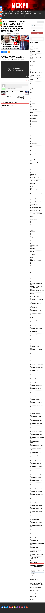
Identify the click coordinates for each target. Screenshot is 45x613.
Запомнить (35, 30)
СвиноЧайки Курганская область (36, 410)
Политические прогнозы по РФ (36, 277)
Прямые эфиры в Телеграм (35, 164)
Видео (13, 11)
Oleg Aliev (32, 106)
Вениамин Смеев (33, 121)
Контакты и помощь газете (25, 18)
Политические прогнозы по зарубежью (35, 273)
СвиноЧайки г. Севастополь (35, 352)
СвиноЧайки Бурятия (34, 331)
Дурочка (31, 130)
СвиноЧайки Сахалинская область (36, 485)
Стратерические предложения (36, 213)
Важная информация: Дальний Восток (36, 194)
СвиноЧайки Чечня (33, 537)
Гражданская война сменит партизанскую (33, 15)
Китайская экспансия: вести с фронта (35, 238)
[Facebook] (2, 52)
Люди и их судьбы (33, 222)
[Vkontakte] (6, 52)
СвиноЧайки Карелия (34, 393)
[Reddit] (1, 12)
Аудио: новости (33, 69)
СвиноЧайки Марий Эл (34, 426)
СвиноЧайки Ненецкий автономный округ (37, 438)
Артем (31, 112)
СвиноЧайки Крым (33, 408)
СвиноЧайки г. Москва (34, 346)
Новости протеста (33, 248)
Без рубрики (32, 88)
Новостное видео (16, 33)
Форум (22, 15)
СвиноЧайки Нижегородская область (35, 442)
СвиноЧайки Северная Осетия (36, 491)
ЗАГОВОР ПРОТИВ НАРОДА (35, 57)
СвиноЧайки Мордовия (34, 428)
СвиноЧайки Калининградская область (35, 379)
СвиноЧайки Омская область (35, 452)
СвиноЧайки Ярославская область (36, 554)
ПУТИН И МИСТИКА (34, 48)
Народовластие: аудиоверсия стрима (35, 79)
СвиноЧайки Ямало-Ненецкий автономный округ (35, 551)
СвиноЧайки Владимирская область (37, 334)
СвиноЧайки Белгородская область (37, 325)
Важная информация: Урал (35, 198)
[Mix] (1, 20)
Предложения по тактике (35, 210)
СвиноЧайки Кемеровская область (36, 396)
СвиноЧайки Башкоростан (35, 322)
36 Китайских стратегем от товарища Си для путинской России (37, 152)
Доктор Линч (32, 127)
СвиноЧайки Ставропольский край (36, 497)
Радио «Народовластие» (31, 13)
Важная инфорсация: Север (35, 207)
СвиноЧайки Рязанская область (36, 477)
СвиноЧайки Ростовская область (36, 474)
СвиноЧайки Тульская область (36, 511)
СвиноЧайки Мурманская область (36, 434)
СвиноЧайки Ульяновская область (36, 522)
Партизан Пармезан (34, 140)
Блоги (31, 91)
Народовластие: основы (34, 225)
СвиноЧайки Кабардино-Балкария (36, 375)
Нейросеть (32, 242)
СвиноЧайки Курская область (35, 413)
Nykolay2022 (32, 103)
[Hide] (0, 27)
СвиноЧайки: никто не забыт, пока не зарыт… (10, 15)
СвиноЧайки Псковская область (36, 469)
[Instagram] (10, 607)
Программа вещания (34, 84)
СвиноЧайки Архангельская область (35, 316)
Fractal (31, 93)
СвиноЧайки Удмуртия (34, 519)
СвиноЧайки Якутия (34, 547)
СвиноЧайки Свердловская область (37, 488)
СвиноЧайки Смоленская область (36, 494)
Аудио (17, 11)
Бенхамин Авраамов (34, 115)
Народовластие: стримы (34, 162)
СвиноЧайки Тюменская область (36, 516)
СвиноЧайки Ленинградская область (35, 417)
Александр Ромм (33, 109)
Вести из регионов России (35, 231)
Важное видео (33, 159)
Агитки (31, 155)
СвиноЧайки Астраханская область (37, 320)
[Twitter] (4, 52)
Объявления (32, 254)
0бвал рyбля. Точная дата (35, 51)
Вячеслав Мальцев (33, 124)
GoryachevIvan (33, 97)
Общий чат (41, 13)
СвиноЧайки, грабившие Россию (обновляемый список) (36, 304)
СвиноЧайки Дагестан (34, 355)
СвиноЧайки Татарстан (34, 502)
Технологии (32, 263)
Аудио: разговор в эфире (35, 75)
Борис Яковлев (33, 118)
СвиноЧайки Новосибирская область (35, 449)
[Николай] (3, 86)
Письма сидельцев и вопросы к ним (37, 290)
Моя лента (16, 18)
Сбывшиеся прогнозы (34, 280)
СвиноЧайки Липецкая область (36, 420)
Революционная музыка (34, 177)
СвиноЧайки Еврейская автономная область (37, 358)
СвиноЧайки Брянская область (36, 328)
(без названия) (33, 54)
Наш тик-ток (32, 168)
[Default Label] (5, 607)
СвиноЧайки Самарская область (36, 480)
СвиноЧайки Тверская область (36, 505)
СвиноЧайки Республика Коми (36, 471)
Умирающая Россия (34, 180)
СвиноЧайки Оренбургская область (37, 455)
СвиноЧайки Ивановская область (36, 367)
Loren (31, 100)
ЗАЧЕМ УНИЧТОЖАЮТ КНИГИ (36, 45)
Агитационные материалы (18, 13)
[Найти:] (37, 39)
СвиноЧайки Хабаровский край (36, 525)
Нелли (31, 133)
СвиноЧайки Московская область (36, 431)
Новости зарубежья (34, 245)
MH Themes (29, 611)
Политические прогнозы (26, 11)
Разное (31, 257)
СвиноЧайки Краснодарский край (36, 405)
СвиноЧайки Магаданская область (36, 423)
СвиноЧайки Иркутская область (36, 373)
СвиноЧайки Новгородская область (37, 445)
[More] (9, 52)
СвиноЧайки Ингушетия (34, 370)
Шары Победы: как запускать (6, 18)
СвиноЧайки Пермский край (35, 463)
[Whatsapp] (1, 23)
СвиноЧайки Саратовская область (36, 483)
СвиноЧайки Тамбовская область (36, 500)
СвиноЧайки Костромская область (36, 402)
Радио (31, 82)
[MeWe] (1, 18)
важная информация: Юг (35, 204)
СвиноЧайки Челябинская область (36, 534)
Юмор (31, 266)
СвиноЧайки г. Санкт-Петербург (36, 349)
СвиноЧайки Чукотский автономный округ (37, 544)
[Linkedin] (1, 14)
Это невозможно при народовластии (34, 558)
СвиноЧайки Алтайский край (35, 310)
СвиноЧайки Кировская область (36, 399)
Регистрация (40, 21)
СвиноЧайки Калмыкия (34, 382)
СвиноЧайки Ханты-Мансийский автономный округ (36, 531)
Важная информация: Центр (35, 201)
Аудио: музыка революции (35, 66)
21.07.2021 (4, 33)
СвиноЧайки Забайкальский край (36, 364)
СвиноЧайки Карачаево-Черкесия (36, 391)
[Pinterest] (1, 16)
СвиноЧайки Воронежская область (37, 343)
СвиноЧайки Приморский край (36, 466)
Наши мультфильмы (34, 171)
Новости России (33, 251)
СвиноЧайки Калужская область (36, 385)
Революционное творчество (35, 260)
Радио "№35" (32, 293)
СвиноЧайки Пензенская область (36, 460)
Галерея (31, 234)
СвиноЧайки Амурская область (36, 313)
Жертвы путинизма (33, 219)
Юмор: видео (32, 183)
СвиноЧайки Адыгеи (34, 307)
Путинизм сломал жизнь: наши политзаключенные (36, 287)
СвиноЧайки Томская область (36, 508)
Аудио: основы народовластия (36, 72)
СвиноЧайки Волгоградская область (35, 337)
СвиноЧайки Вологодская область (36, 340)
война (31, 186)
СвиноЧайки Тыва (33, 513)
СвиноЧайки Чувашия (34, 540)
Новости (7, 11)
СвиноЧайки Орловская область (36, 457)
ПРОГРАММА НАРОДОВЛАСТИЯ (6, 13)
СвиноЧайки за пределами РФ (35, 361)
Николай (9, 33)
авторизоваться (21, 107)
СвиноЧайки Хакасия (34, 528)
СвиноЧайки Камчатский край (35, 388)
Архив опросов (33, 577)
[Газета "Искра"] (22, 9)
